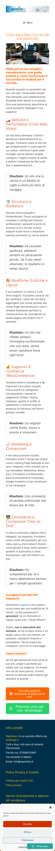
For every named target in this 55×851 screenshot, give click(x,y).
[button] (50, 807)
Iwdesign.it (12, 739)
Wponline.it (12, 736)
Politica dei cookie (26, 847)
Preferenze (27, 840)
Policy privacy (14, 785)
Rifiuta (27, 832)
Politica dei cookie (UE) (19, 780)
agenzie (25, 604)
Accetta (27, 824)
